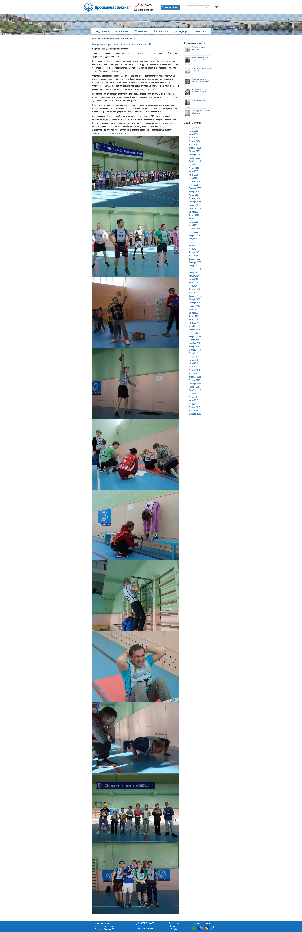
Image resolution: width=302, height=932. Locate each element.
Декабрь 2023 (195, 201)
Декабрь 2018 (195, 343)
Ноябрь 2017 (194, 386)
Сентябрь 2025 (195, 164)
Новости (174, 926)
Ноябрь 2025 (194, 157)
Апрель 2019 (194, 329)
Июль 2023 (193, 218)
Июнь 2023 (193, 221)
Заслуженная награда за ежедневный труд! (200, 59)
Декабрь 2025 (195, 154)
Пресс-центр (180, 31)
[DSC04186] (139, 524)
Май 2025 (193, 178)
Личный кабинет (170, 7)
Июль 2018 (193, 360)
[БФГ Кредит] (212, 927)
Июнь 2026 (193, 134)
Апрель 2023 (194, 228)
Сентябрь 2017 (195, 393)
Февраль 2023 (195, 235)
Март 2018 (193, 373)
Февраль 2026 (195, 147)
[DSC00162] (139, 312)
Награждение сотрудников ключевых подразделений (200, 80)
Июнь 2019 (193, 322)
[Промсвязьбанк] (207, 927)
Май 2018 (193, 366)
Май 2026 (193, 137)
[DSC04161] (139, 171)
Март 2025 (193, 184)
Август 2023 (194, 215)
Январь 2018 (194, 380)
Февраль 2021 (195, 258)
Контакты (199, 31)
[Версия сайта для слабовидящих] (216, 8)
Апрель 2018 (194, 370)
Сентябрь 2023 (195, 211)
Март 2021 (193, 255)
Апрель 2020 (194, 289)
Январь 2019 (194, 339)
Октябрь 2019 (195, 309)
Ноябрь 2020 (194, 265)
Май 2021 (193, 248)
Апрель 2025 (194, 181)
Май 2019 (193, 326)
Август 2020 (194, 275)
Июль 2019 (193, 319)
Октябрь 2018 (195, 349)
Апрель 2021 (194, 252)
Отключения (174, 923)
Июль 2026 (193, 130)
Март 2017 (193, 410)
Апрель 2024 (194, 198)
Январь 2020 (194, 299)
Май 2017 (193, 403)
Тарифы (174, 929)
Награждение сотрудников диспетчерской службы (200, 91)
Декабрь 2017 (195, 383)
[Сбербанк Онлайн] (193, 927)
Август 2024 (194, 194)
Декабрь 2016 (195, 413)
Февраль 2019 (195, 336)
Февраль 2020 (195, 296)
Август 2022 (194, 238)
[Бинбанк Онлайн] (200, 927)
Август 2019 (194, 316)
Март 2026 (193, 144)
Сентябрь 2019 (195, 312)
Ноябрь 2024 (194, 191)
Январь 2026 (194, 151)
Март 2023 (193, 231)
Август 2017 (194, 397)
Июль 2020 (193, 279)
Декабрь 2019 (195, 302)
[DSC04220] (139, 737)
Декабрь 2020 (195, 262)
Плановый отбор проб (199, 100)
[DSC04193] (139, 595)
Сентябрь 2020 (195, 272)
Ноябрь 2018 (194, 346)
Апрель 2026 (194, 141)
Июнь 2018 (193, 363)
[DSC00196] (139, 454)
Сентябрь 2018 (195, 353)
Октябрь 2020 (195, 269)
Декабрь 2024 (195, 188)
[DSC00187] (139, 383)
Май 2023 (193, 225)
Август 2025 (194, 168)
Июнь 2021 (193, 245)
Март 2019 (193, 333)
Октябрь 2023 (195, 208)
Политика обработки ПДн (105, 929)
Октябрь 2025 (195, 161)
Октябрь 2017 (195, 390)
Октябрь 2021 (195, 242)
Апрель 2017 (194, 407)
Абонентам (141, 31)
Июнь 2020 (193, 282)
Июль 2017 (193, 400)
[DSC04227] (139, 807)
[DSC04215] (139, 666)
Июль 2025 (193, 171)
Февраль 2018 (195, 376)
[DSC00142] (139, 878)
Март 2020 (193, 292)
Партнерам (160, 31)
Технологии (121, 31)
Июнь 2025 (193, 174)
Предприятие (101, 31)
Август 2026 (194, 127)
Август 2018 (194, 356)
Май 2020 (193, 285)
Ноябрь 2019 (194, 306)
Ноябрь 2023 (194, 205)
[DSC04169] (139, 241)
